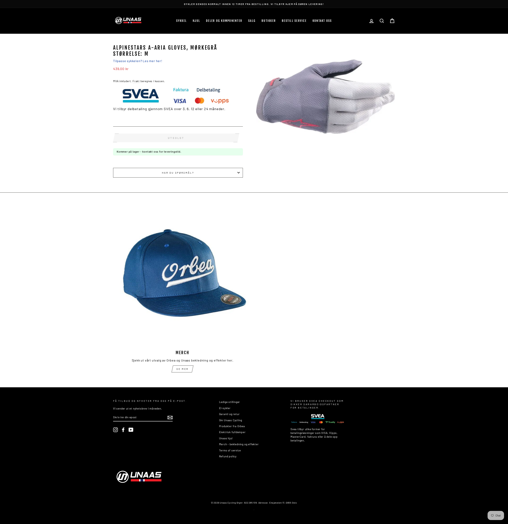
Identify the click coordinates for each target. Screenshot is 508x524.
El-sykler (225, 408)
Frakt (136, 81)
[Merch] (182, 277)
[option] (254, 4)
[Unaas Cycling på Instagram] (115, 429)
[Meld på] (170, 417)
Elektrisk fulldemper (232, 432)
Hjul (196, 21)
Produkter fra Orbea (232, 426)
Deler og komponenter (224, 21)
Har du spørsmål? (178, 172)
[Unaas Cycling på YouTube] (131, 429)
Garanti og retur (229, 414)
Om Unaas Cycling (230, 420)
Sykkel (181, 21)
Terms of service (230, 450)
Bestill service (294, 21)
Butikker (269, 21)
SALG (252, 21)
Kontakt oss (322, 21)
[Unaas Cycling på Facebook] (123, 429)
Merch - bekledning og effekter (239, 444)
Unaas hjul (226, 438)
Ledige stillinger (229, 402)
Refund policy (228, 456)
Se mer (182, 368)
